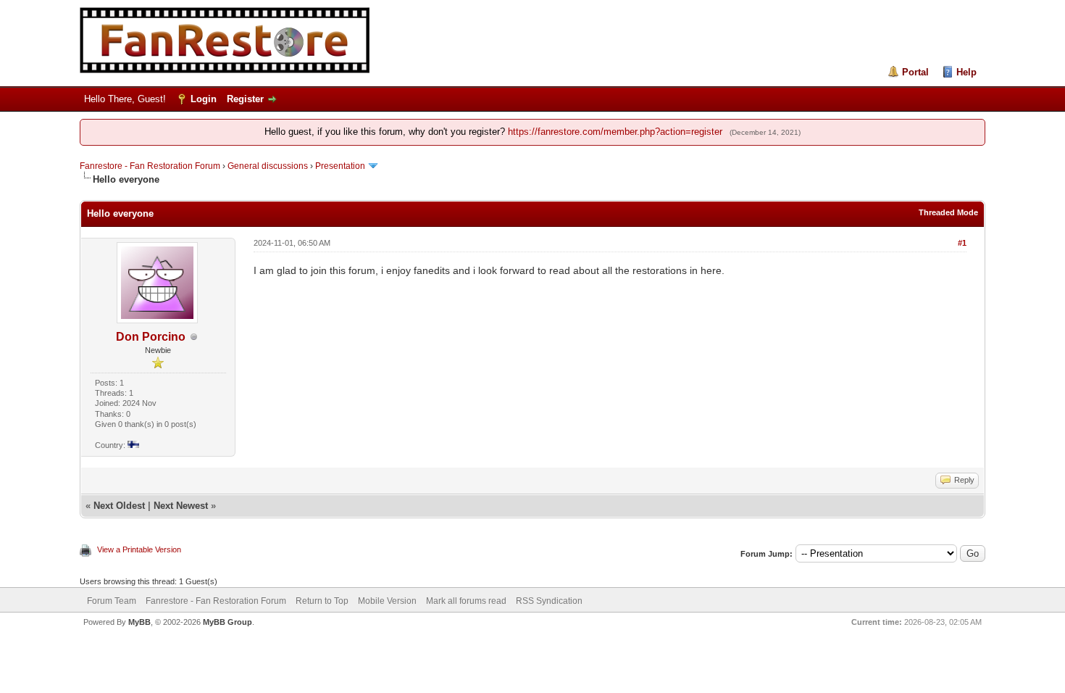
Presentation (340, 166)
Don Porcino (150, 337)
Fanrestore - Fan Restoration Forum (150, 166)
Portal (915, 72)
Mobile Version (387, 601)
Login (204, 99)
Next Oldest (119, 505)
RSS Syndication (549, 601)
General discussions (267, 166)
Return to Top (322, 601)
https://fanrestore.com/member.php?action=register (615, 131)
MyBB (139, 622)
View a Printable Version (139, 549)
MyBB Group (227, 622)
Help (966, 72)
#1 (962, 242)
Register (245, 99)
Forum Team (111, 601)
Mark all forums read (466, 601)
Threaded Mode (948, 212)
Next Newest (181, 505)
